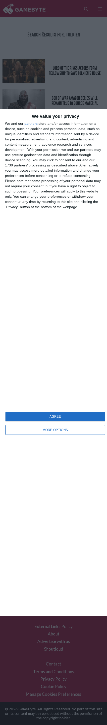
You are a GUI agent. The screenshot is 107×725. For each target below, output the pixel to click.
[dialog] (53, 362)
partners (31, 123)
